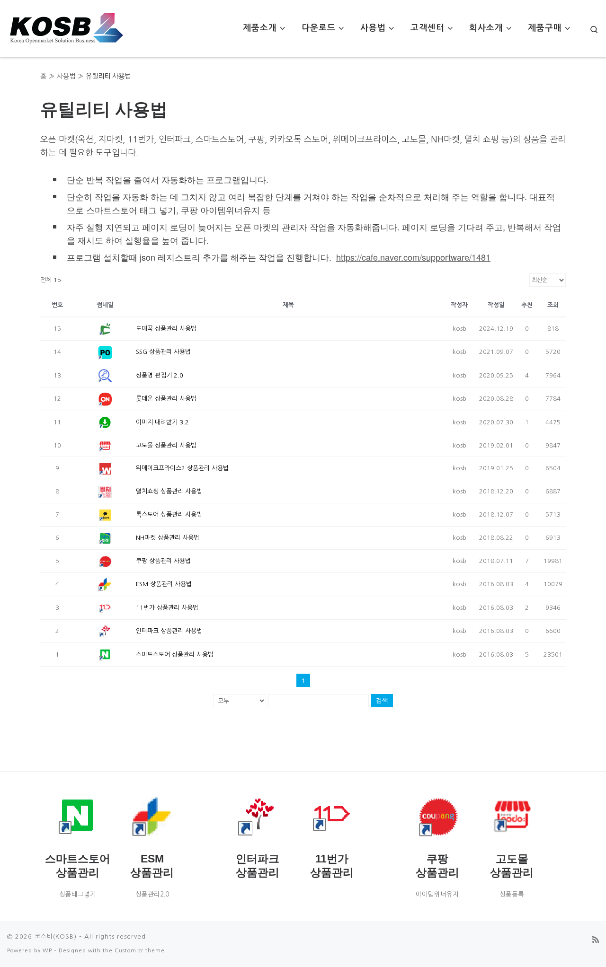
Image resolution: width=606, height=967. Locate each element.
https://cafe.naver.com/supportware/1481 (413, 257)
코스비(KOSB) (56, 936)
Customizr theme (140, 950)
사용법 (66, 76)
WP (47, 950)
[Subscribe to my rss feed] (595, 940)
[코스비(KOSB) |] (66, 25)
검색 (382, 700)
